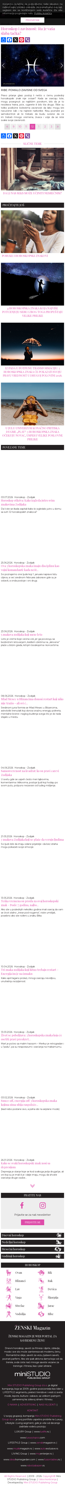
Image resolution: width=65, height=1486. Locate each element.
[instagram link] (42, 1205)
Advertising (28, 1404)
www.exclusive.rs (46, 1448)
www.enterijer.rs (41, 1453)
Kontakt (32, 1410)
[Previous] (3, 65)
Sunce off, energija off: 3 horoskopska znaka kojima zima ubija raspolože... (29, 1103)
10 (20, 126)
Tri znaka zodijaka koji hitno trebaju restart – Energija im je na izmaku (29, 972)
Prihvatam (32, 20)
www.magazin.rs (42, 1442)
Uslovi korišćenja (47, 1479)
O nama (12, 1404)
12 (32, 126)
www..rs (41, 1431)
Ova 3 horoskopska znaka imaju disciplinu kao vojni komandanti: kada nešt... (30, 568)
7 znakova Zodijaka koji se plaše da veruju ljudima (32, 839)
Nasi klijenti (47, 1404)
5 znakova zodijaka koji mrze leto (21, 634)
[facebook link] (22, 1205)
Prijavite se (32, 1222)
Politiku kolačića (43, 13)
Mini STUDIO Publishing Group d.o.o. (28, 1385)
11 (26, 126)
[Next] (61, 65)
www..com (32, 1437)
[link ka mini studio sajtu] (32, 1378)
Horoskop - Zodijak (24, 497)
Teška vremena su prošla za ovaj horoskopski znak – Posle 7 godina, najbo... (30, 903)
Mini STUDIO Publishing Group (40, 1482)
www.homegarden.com (19, 1459)
